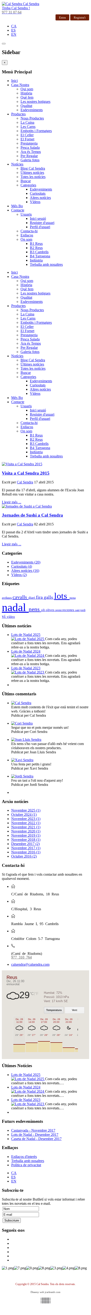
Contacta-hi (29, 231)
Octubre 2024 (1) (24, 814)
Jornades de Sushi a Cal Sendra (32, 515)
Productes (18, 114)
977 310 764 (21, 957)
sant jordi (80, 610)
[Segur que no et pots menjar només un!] (22, 723)
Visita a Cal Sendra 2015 (25, 473)
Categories (28, 185)
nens (35, 609)
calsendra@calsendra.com (30, 964)
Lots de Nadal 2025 (25, 635)
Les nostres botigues (35, 102)
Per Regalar (29, 156)
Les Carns (28, 127)
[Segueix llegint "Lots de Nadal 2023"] (28, 672)
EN (13, 34)
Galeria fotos (30, 160)
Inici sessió (38, 218)
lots (62, 596)
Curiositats (38, 193)
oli (43, 610)
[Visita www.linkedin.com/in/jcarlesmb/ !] (45, 1300)
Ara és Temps (31, 152)
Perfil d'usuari (40, 227)
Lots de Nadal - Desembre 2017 (34, 1135)
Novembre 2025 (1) (25, 810)
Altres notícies (40, 198)
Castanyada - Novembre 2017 (33, 1130)
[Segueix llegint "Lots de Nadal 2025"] (28, 639)
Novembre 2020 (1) (25, 831)
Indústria (36, 260)
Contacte (17, 210)
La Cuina (27, 122)
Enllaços (27, 235)
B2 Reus (36, 248)
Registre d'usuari (42, 223)
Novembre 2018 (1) (25, 840)
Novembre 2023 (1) (25, 819)
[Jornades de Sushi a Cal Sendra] (45, 506)
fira (40, 597)
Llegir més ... (11, 502)
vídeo (11, 617)
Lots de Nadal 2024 (25, 651)
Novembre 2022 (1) (25, 823)
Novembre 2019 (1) (25, 835)
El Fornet (27, 139)
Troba (16, 8)
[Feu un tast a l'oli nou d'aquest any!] (22, 776)
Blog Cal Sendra (33, 168)
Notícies (17, 164)
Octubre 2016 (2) (24, 856)
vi (4, 616)
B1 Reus (36, 244)
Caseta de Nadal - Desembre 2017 (36, 1139)
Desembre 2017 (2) (25, 844)
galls (49, 597)
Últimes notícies (32, 173)
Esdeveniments (32, 110)
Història (26, 93)
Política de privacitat (26, 1165)
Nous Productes (32, 118)
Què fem (27, 97)
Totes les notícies (33, 177)
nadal (15, 607)
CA (14, 26)
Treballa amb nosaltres (46, 264)
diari (32, 597)
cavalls (20, 597)
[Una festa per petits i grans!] (22, 760)
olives (50, 610)
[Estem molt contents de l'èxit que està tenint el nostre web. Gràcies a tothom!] (21, 703)
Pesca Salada (30, 147)
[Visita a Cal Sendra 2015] (45, 464)
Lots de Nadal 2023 (25, 668)
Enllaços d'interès (24, 1157)
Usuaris (26, 214)
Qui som (27, 89)
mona (73, 597)
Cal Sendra (25, 482)
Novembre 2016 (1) (25, 852)
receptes (68, 610)
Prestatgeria (29, 143)
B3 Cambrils (39, 252)
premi (58, 610)
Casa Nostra (20, 85)
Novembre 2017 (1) (25, 848)
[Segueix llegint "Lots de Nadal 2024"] (28, 656)
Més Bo (17, 206)
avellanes (7, 597)
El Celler (27, 135)
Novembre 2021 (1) (25, 827)
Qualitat (26, 106)
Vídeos (35, 202)
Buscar (26, 181)
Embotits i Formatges (36, 131)
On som (26, 239)
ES (13, 30)
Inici (14, 81)
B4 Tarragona (40, 256)
